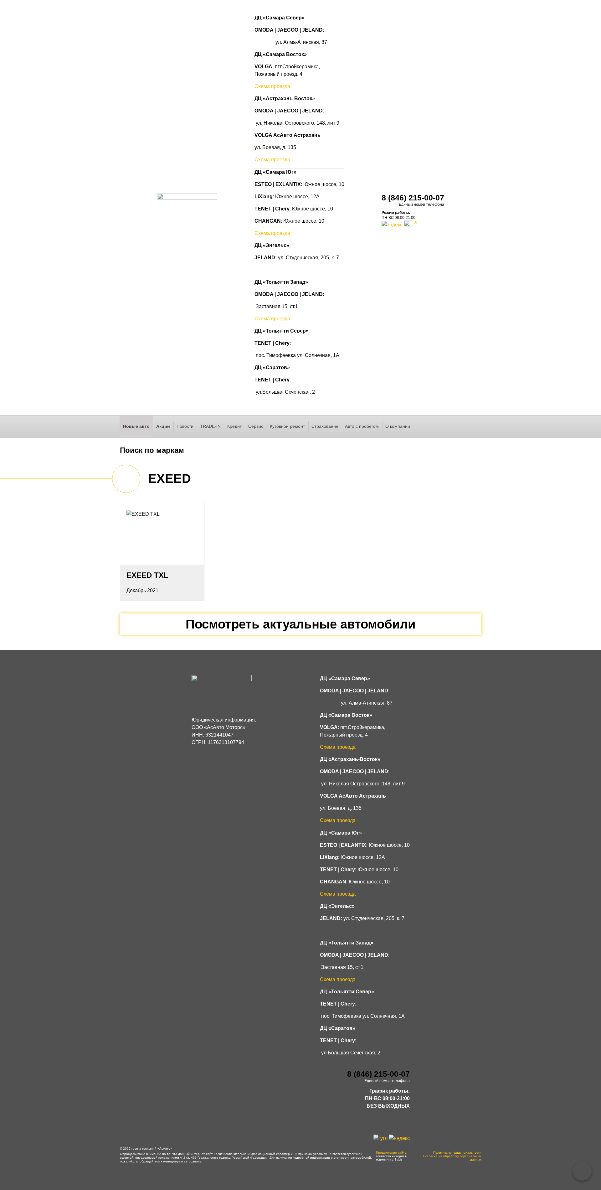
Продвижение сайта (391, 1152)
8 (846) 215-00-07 (413, 197)
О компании (397, 426)
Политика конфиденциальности (457, 1152)
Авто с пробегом (362, 426)
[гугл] (380, 1138)
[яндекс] (392, 224)
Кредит (234, 426)
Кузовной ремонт (287, 426)
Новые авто (136, 426)
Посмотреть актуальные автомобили (301, 624)
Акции (163, 426)
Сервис (255, 426)
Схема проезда (272, 86)
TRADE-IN (210, 426)
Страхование (324, 426)
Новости (185, 426)
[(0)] (408, 224)
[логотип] (187, 211)
